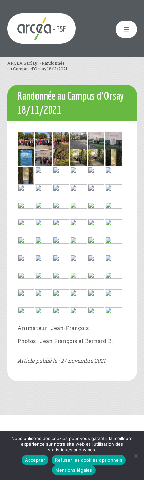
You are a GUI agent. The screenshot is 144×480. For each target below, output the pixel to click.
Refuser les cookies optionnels (88, 460)
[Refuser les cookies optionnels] (135, 455)
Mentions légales (73, 470)
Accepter (35, 460)
